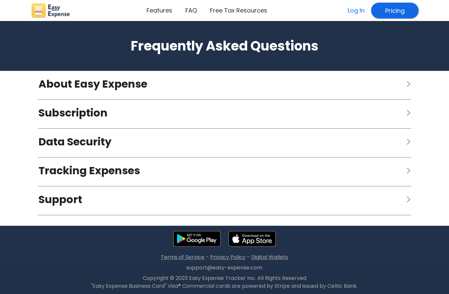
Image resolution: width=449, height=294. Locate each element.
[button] (224, 84)
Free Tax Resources (238, 10)
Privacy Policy (228, 257)
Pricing (395, 11)
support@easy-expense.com (224, 267)
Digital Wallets (269, 257)
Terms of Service (182, 257)
